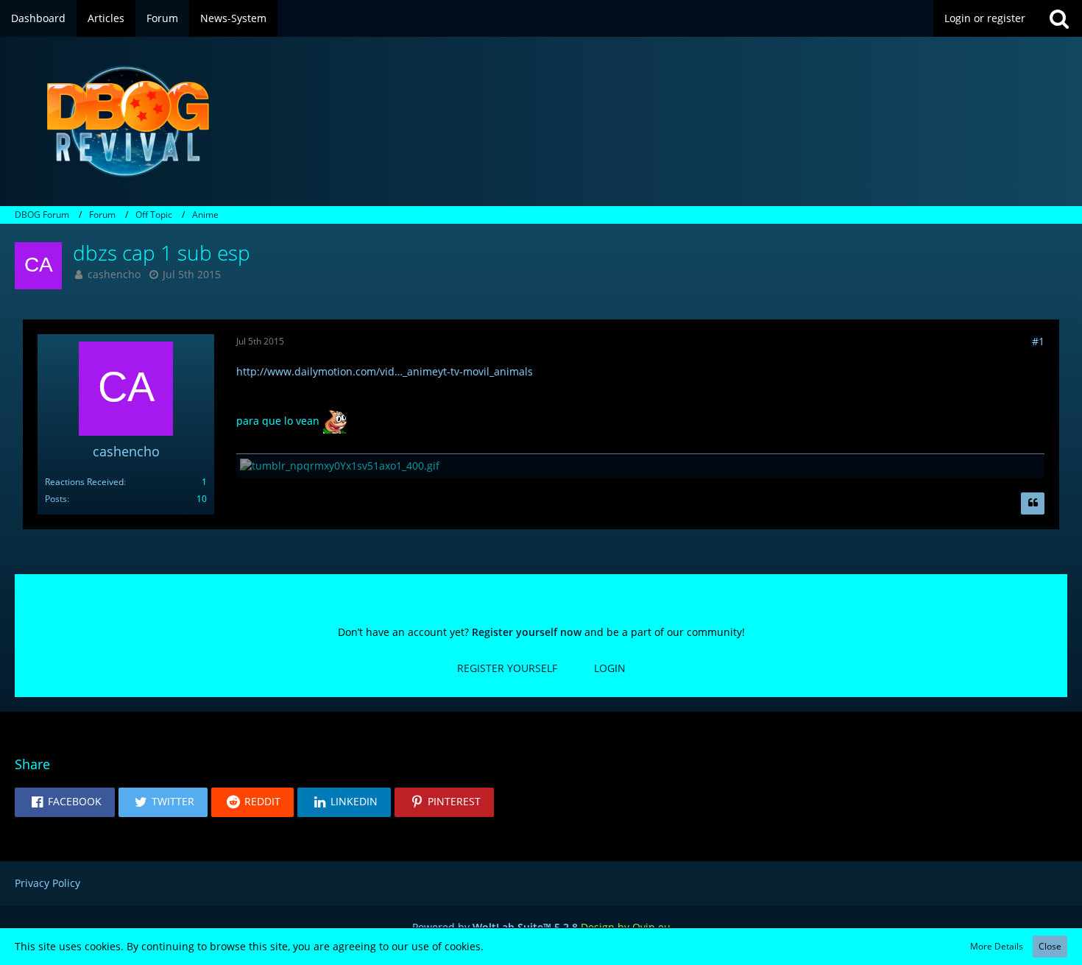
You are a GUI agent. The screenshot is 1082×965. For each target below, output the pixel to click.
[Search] (1059, 18)
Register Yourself (507, 668)
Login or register (984, 18)
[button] (65, 802)
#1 (1038, 341)
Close (1050, 946)
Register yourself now (526, 632)
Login (610, 668)
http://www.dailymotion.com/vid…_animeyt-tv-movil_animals (384, 371)
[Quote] (1032, 503)
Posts (56, 498)
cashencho (114, 274)
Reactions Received (84, 482)
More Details (996, 946)
